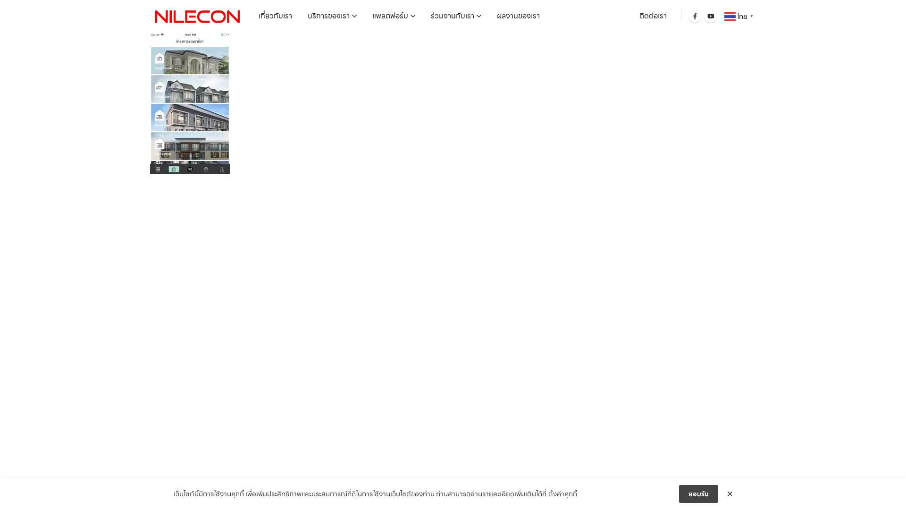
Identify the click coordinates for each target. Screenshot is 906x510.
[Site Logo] (197, 16)
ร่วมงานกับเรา (452, 16)
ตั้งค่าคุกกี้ (562, 494)
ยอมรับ (698, 494)
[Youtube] (710, 16)
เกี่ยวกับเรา (275, 16)
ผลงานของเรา (518, 16)
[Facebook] (695, 16)
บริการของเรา (329, 16)
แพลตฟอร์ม (390, 16)
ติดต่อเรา (653, 16)
